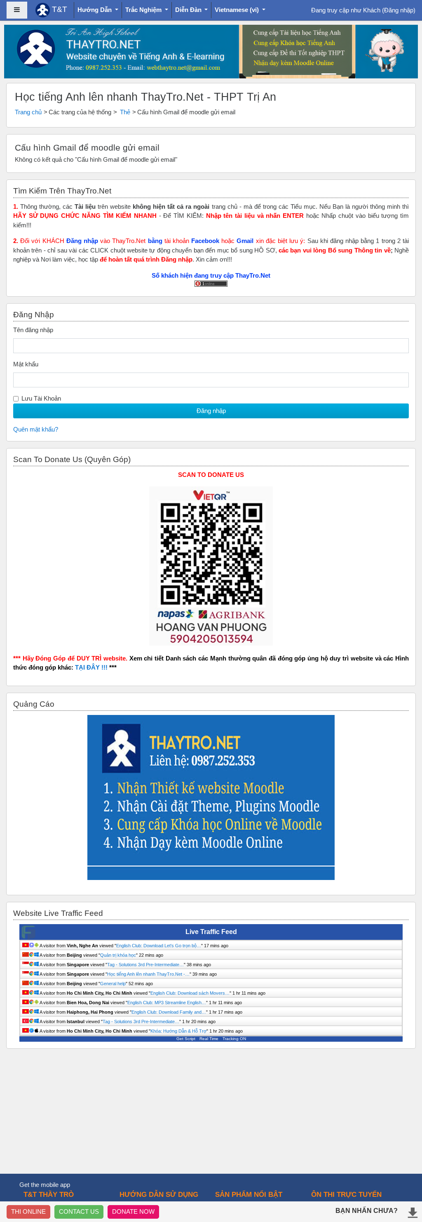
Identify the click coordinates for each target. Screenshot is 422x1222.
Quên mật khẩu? (35, 429)
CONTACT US (79, 1211)
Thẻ (125, 112)
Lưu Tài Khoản (41, 398)
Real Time (208, 1038)
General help (113, 983)
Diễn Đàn (189, 9)
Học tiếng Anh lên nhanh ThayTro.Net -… (148, 974)
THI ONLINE (28, 1211)
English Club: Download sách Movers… (190, 993)
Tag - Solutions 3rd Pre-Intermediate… (145, 964)
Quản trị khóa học (118, 955)
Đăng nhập (398, 10)
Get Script (185, 1038)
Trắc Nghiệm (144, 9)
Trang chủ (28, 112)
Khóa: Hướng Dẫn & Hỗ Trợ (178, 1031)
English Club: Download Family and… (168, 1012)
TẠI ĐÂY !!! (91, 667)
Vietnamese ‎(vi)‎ (237, 9)
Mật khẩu (25, 364)
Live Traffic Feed (211, 931)
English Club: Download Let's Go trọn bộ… (158, 945)
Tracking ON (234, 1038)
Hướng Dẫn (95, 9)
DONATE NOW (133, 1211)
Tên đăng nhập (33, 329)
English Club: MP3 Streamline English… (166, 1002)
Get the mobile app (44, 1184)
